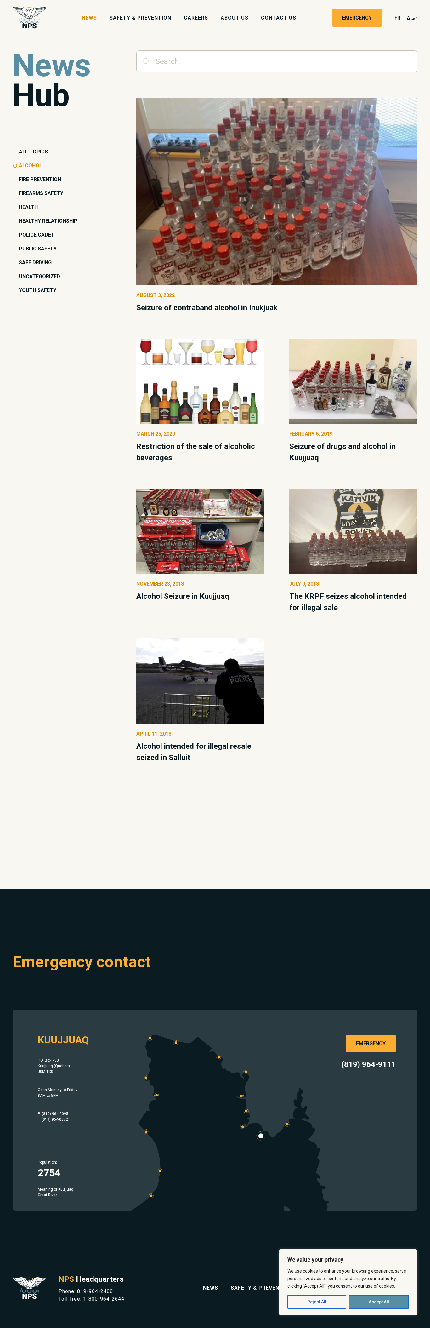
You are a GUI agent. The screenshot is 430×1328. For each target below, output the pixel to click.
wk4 (412, 18)
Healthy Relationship (48, 221)
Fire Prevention (40, 179)
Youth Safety (37, 290)
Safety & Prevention (140, 18)
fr (397, 18)
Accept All (379, 1301)
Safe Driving (35, 263)
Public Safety (38, 249)
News (89, 18)
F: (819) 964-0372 (53, 1119)
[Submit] (143, 61)
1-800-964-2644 (103, 1299)
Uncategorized (39, 276)
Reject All (316, 1301)
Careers (196, 18)
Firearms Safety (41, 193)
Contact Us (278, 18)
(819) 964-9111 (369, 1064)
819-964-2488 (95, 1291)
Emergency (357, 18)
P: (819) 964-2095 (53, 1114)
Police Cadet (36, 235)
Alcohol (30, 166)
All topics (33, 152)
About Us (234, 18)
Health (28, 207)
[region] (348, 1282)
